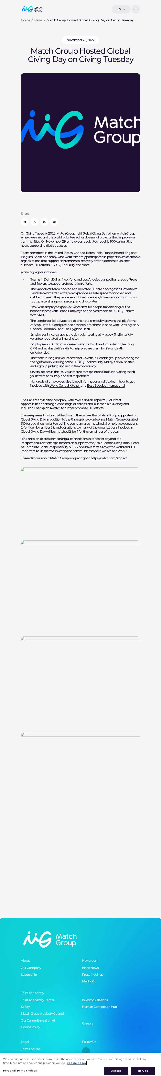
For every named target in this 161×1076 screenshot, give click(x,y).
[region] (80, 1064)
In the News (90, 968)
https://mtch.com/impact (109, 458)
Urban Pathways (70, 311)
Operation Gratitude (101, 372)
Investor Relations (95, 1000)
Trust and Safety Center (37, 1000)
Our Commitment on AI (38, 1020)
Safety (25, 1007)
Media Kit (89, 981)
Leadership (29, 975)
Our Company (31, 968)
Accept (116, 1070)
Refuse (143, 1070)
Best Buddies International (106, 385)
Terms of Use (30, 1049)
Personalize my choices (20, 1070)
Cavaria (88, 358)
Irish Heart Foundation (105, 344)
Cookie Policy (30, 1027)
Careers (87, 1023)
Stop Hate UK (43, 325)
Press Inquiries (92, 975)
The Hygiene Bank (77, 329)
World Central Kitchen (64, 385)
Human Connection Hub (99, 1007)
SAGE (41, 315)
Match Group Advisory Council (42, 1014)
